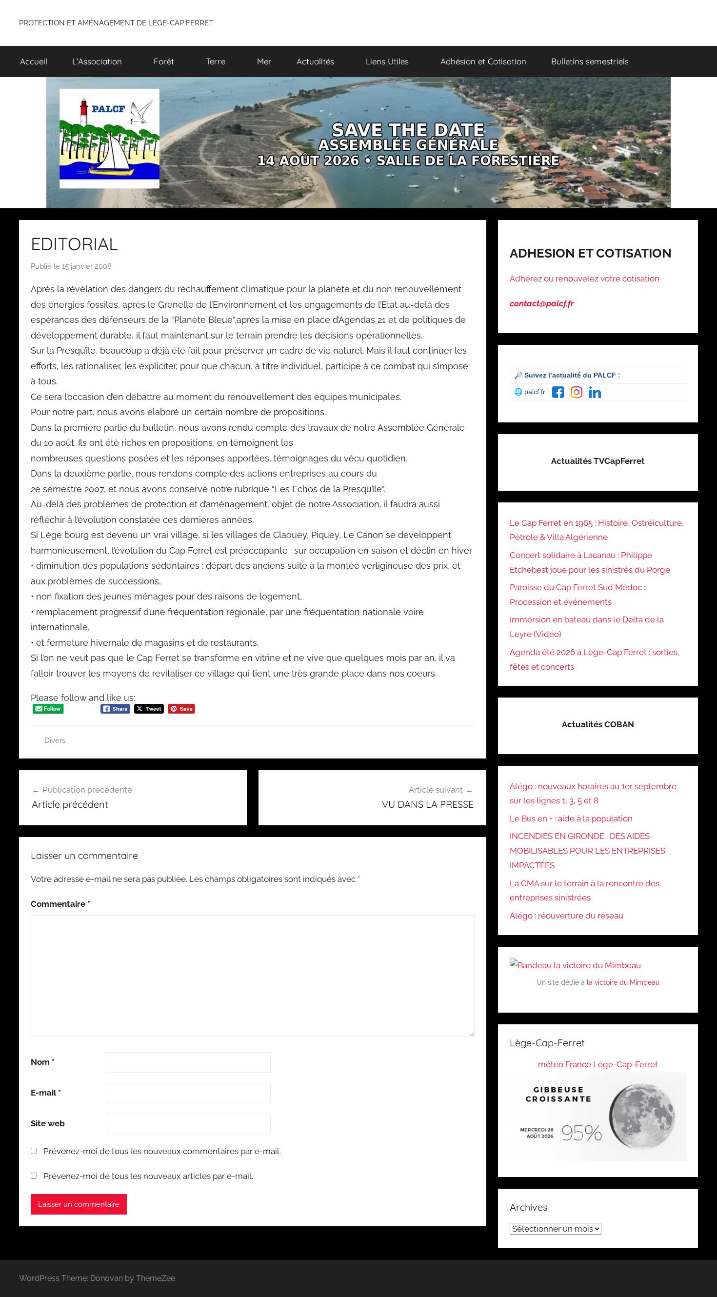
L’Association (97, 61)
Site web (48, 1123)
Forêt (164, 61)
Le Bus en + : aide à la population (571, 818)
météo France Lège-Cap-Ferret (598, 1064)
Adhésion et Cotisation (483, 61)
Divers (54, 740)
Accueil (33, 61)
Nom (43, 1062)
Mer (264, 61)
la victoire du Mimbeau (623, 982)
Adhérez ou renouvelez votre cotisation (584, 278)
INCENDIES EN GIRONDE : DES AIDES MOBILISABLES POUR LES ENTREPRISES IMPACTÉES (587, 850)
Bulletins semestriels (590, 61)
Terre (215, 61)
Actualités (315, 61)
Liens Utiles (387, 61)
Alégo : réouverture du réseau (566, 915)
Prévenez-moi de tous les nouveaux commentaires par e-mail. (162, 1151)
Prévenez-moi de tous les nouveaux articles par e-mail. (148, 1176)
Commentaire (60, 904)
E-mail (46, 1092)
